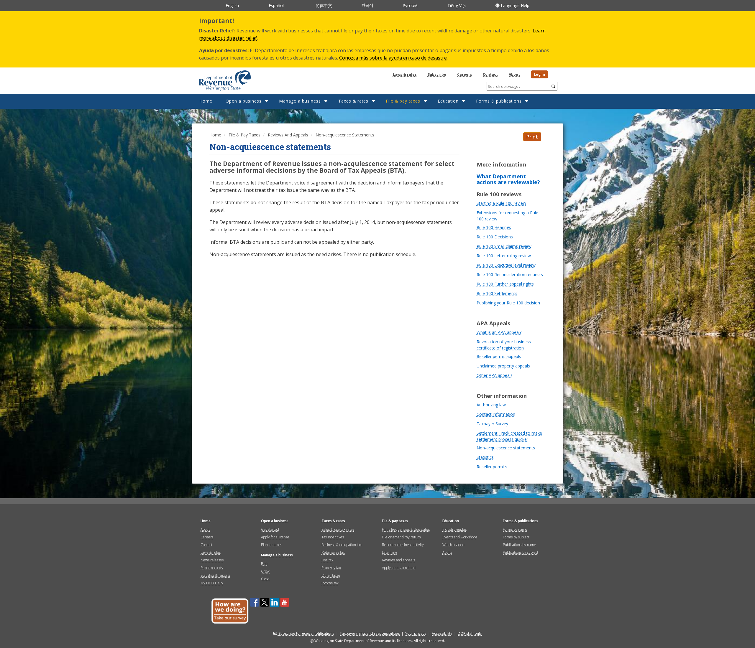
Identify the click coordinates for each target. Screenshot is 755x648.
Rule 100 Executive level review (506, 265)
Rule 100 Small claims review (504, 246)
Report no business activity (403, 544)
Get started (270, 529)
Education (448, 101)
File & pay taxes (403, 101)
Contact (490, 74)
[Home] (217, 78)
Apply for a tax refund (399, 567)
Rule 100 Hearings (494, 227)
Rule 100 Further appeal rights (505, 284)
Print (532, 136)
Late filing (389, 552)
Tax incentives (332, 537)
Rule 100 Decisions (495, 237)
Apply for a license (275, 537)
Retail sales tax (333, 552)
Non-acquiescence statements (506, 448)
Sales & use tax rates (337, 529)
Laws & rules (405, 74)
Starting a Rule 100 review (501, 203)
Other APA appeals (495, 375)
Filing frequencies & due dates (406, 529)
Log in (539, 74)
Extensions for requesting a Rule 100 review (507, 216)
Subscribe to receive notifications (306, 633)
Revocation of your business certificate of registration (504, 345)
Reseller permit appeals (499, 356)
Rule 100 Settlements (497, 293)
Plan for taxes (271, 544)
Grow (265, 571)
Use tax (327, 560)
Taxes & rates (353, 101)
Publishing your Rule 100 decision (508, 303)
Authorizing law (491, 405)
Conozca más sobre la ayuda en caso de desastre (393, 58)
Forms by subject (516, 537)
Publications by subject (520, 552)
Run (264, 563)
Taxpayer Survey (492, 423)
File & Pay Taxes (244, 135)
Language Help (515, 5)
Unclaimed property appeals (503, 366)
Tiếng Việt (456, 5)
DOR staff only (470, 633)
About (514, 74)
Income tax (330, 583)
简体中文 (324, 5)
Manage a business (300, 101)
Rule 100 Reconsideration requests (510, 274)
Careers (464, 74)
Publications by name (519, 544)
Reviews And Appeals (288, 135)
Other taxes (330, 575)
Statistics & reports (215, 575)
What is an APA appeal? (499, 332)
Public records (212, 567)
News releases (212, 560)
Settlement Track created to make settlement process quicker (509, 436)
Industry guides (454, 529)
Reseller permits (492, 466)
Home (205, 101)
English (232, 5)
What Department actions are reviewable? (508, 179)
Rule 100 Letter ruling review (504, 255)
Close (265, 578)
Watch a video (453, 544)
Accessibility (442, 633)
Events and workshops (459, 537)
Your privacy (415, 633)
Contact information (496, 414)
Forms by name (515, 529)
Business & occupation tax (341, 544)
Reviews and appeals (398, 560)
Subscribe (437, 74)
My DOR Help (212, 583)
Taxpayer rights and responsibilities (370, 633)
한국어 (367, 5)
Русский (410, 5)
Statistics (485, 457)
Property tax (331, 567)
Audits (447, 552)
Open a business (244, 101)
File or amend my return (401, 537)
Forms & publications (499, 101)
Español (276, 5)
